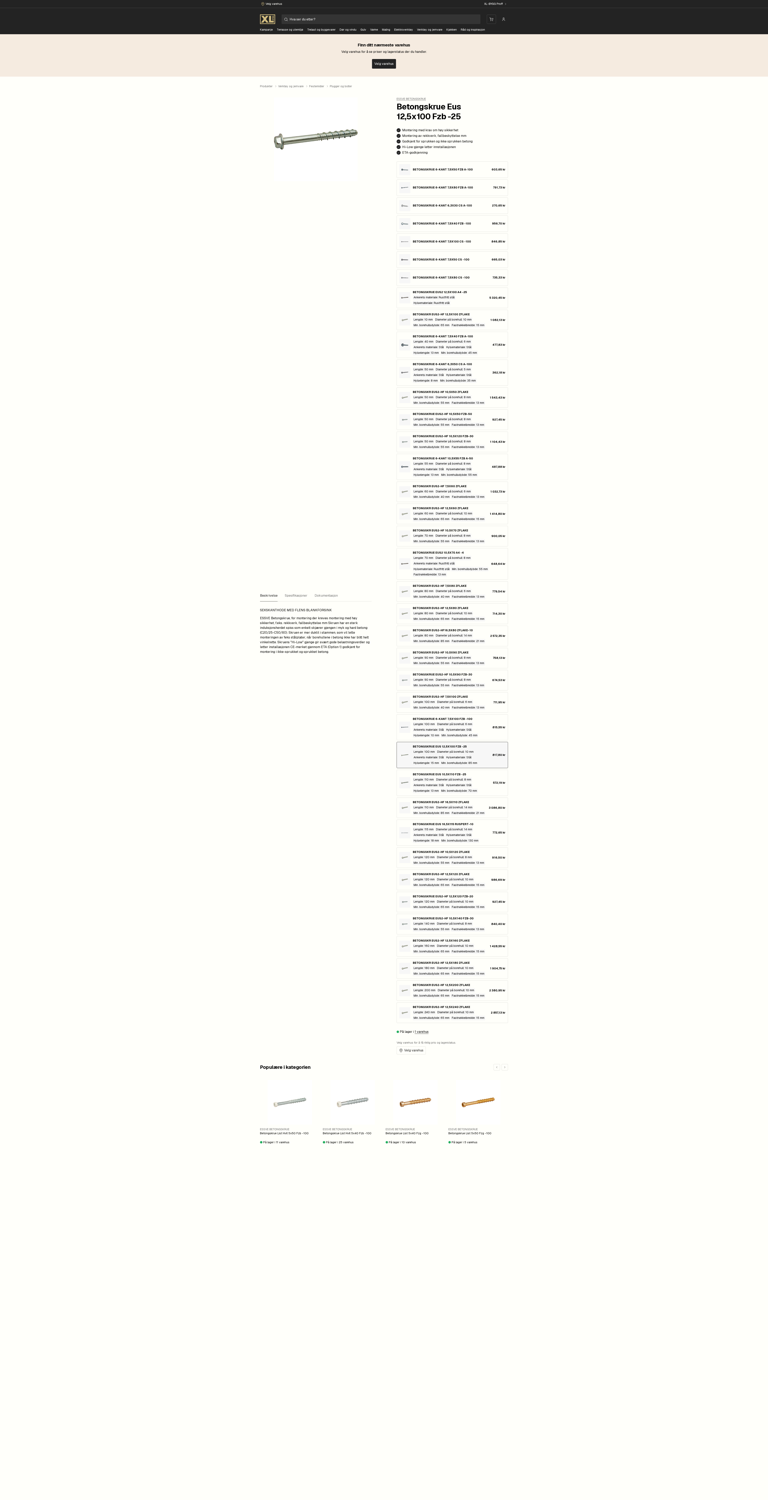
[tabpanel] (316, 631)
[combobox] (381, 19)
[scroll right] (505, 1067)
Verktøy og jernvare (429, 29)
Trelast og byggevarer (321, 29)
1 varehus (422, 1032)
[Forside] (267, 19)
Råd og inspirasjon (473, 29)
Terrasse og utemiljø (290, 29)
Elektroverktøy (403, 29)
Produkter (266, 86)
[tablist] (316, 595)
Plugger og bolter (341, 86)
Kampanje (266, 29)
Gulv (363, 29)
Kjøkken (451, 29)
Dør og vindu (348, 29)
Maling (386, 29)
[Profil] (503, 19)
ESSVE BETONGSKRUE (411, 98)
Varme (374, 29)
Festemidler (316, 86)
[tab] (269, 595)
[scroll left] (497, 1067)
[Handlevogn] (491, 19)
